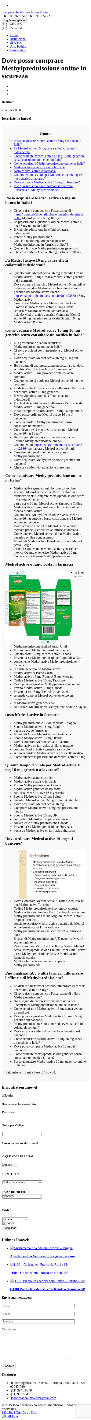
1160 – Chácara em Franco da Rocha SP (39, 1273)
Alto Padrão (18, 46)
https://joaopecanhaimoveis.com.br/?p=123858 (45, 295)
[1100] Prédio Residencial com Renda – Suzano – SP (47, 1289)
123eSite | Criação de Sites (19, 1412)
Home (14, 35)
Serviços (16, 42)
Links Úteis (18, 50)
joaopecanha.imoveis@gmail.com (25, 12)
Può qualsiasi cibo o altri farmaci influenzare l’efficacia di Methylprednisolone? (43, 188)
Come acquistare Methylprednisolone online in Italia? (49, 163)
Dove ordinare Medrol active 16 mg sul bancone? (47, 182)
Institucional (18, 39)
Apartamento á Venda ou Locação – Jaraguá (42, 1256)
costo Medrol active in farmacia (35, 171)
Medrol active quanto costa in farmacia (39, 167)
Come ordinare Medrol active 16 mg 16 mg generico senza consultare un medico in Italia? (49, 157)
